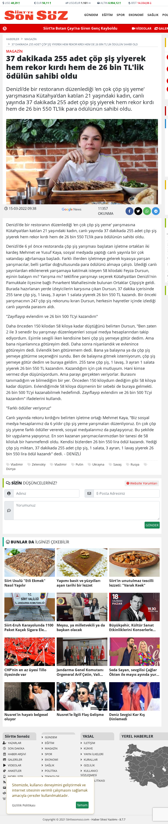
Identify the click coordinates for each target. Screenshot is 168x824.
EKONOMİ (136, 15)
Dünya (11, 469)
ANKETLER (14, 771)
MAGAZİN (51, 748)
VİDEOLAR (143, 28)
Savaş (117, 464)
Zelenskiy (39, 464)
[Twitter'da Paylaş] (138, 211)
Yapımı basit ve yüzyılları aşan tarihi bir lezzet (78, 583)
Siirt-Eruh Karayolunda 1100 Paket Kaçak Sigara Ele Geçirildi (28, 627)
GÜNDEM (91, 15)
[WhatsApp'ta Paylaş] (147, 211)
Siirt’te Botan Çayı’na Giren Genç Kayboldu (80, 28)
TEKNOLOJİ (51, 776)
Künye (88, 748)
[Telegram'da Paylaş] (156, 211)
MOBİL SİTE (15, 776)
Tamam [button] (82, 805)
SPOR (121, 15)
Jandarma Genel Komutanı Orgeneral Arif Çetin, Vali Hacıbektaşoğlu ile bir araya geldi (81, 672)
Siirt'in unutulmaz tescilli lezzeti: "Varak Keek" (131, 583)
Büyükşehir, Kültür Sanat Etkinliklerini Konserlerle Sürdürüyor (131, 627)
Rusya (135, 464)
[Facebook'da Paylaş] (129, 211)
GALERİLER (14, 760)
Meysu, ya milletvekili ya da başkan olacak (81, 627)
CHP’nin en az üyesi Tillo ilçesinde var (25, 672)
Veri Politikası (94, 781)
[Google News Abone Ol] (71, 208)
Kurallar (90, 760)
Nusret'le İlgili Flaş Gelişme (80, 714)
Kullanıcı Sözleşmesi (89, 773)
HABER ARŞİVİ (16, 754)
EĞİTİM (107, 15)
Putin (79, 464)
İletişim (89, 743)
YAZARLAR (14, 743)
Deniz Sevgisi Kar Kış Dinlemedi (127, 717)
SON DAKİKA (15, 748)
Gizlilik (89, 765)
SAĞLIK (152, 15)
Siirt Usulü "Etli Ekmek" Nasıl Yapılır (25, 583)
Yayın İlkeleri (93, 754)
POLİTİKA (50, 771)
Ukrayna (98, 464)
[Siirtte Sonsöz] (36, 15)
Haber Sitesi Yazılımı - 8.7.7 (108, 819)
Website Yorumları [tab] (143, 483)
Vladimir (17, 464)
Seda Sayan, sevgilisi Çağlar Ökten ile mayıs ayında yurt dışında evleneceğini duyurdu (133, 672)
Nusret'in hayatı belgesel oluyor (26, 717)
